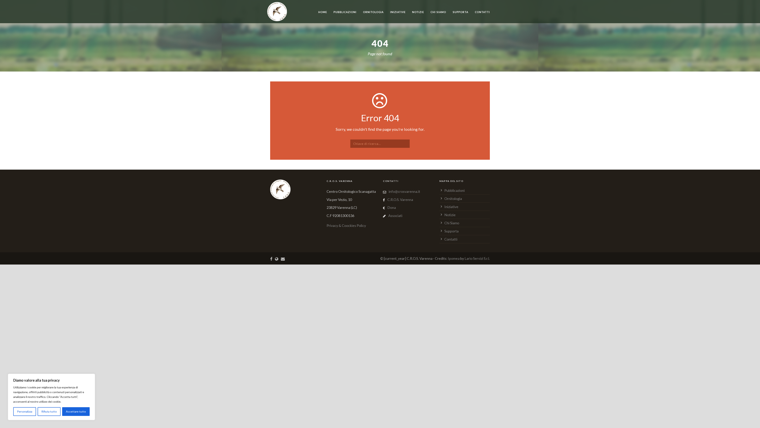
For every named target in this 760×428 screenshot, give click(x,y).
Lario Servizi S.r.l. (477, 258)
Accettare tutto (76, 411)
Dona (391, 207)
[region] (51, 397)
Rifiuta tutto (49, 411)
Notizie (418, 12)
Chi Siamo (438, 12)
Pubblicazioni (344, 12)
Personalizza (24, 411)
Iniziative (451, 206)
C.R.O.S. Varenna (400, 199)
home (322, 12)
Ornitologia (373, 12)
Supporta (460, 12)
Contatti (482, 12)
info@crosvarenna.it (404, 191)
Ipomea (454, 258)
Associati (395, 215)
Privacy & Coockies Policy (346, 225)
